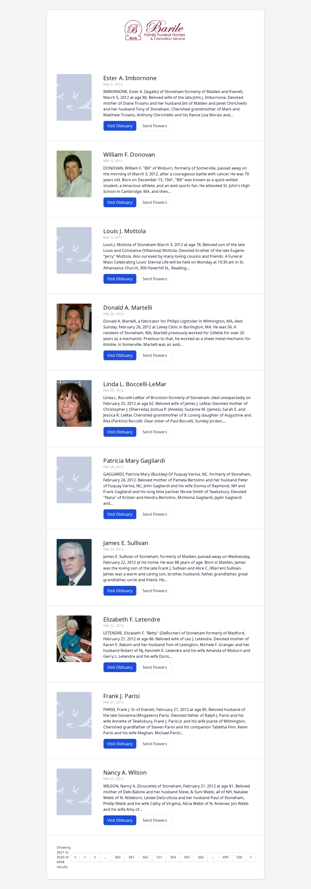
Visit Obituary (119, 125)
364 (173, 857)
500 (239, 857)
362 (145, 857)
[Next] (250, 857)
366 (201, 857)
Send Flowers (155, 125)
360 (118, 857)
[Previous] (75, 857)
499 (225, 857)
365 (187, 857)
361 (131, 857)
